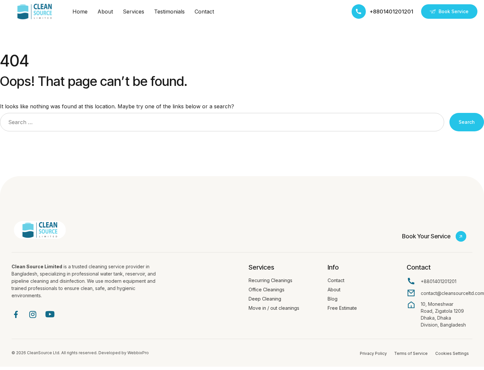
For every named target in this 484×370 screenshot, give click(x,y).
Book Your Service (426, 236)
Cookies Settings (452, 353)
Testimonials (169, 11)
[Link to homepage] (35, 11)
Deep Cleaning (265, 299)
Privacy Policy (373, 353)
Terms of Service (411, 353)
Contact (204, 11)
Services (133, 11)
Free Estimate (342, 308)
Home (80, 11)
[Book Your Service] (461, 236)
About (105, 11)
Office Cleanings (266, 289)
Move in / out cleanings (274, 308)
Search (467, 122)
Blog (332, 299)
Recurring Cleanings (270, 280)
